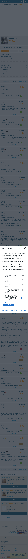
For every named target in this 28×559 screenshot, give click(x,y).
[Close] (25, 248)
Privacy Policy (22, 310)
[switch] (22, 279)
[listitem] (14, 276)
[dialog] (14, 279)
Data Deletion (5, 310)
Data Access (14, 310)
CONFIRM (8, 304)
